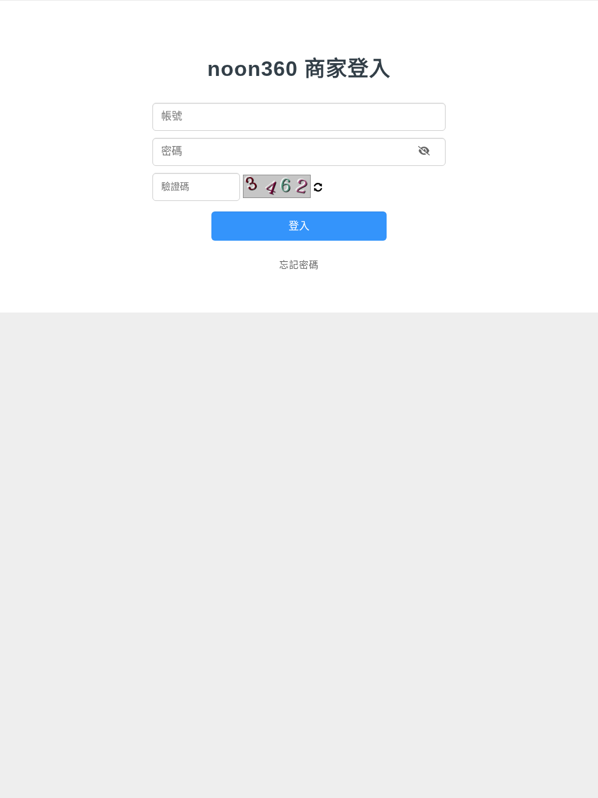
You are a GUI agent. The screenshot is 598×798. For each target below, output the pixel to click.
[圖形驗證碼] (277, 186)
